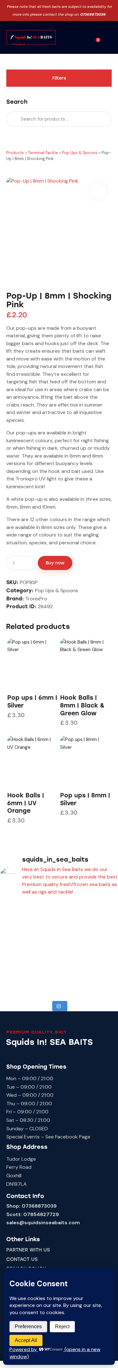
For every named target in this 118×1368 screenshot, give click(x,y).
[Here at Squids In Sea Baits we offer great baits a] (29, 914)
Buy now (55, 563)
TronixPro (36, 598)
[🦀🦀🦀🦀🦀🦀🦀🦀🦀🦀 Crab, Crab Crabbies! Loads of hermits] (29, 947)
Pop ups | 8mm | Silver (85, 799)
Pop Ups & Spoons (56, 590)
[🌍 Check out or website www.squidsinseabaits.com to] (29, 980)
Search (13, 119)
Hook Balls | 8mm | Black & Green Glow (82, 705)
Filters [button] (59, 78)
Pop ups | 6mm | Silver (32, 701)
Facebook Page (72, 1136)
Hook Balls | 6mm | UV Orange (25, 803)
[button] (85, 38)
